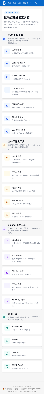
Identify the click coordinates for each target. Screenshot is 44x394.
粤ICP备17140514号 (34, 389)
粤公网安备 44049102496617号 (16, 389)
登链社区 (22, 386)
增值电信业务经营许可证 (28, 391)
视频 (14, 3)
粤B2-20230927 (13, 391)
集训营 (25, 3)
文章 (9, 3)
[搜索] (36, 3)
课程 (19, 3)
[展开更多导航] (31, 3)
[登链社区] (4, 3)
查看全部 (35, 39)
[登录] (40, 3)
